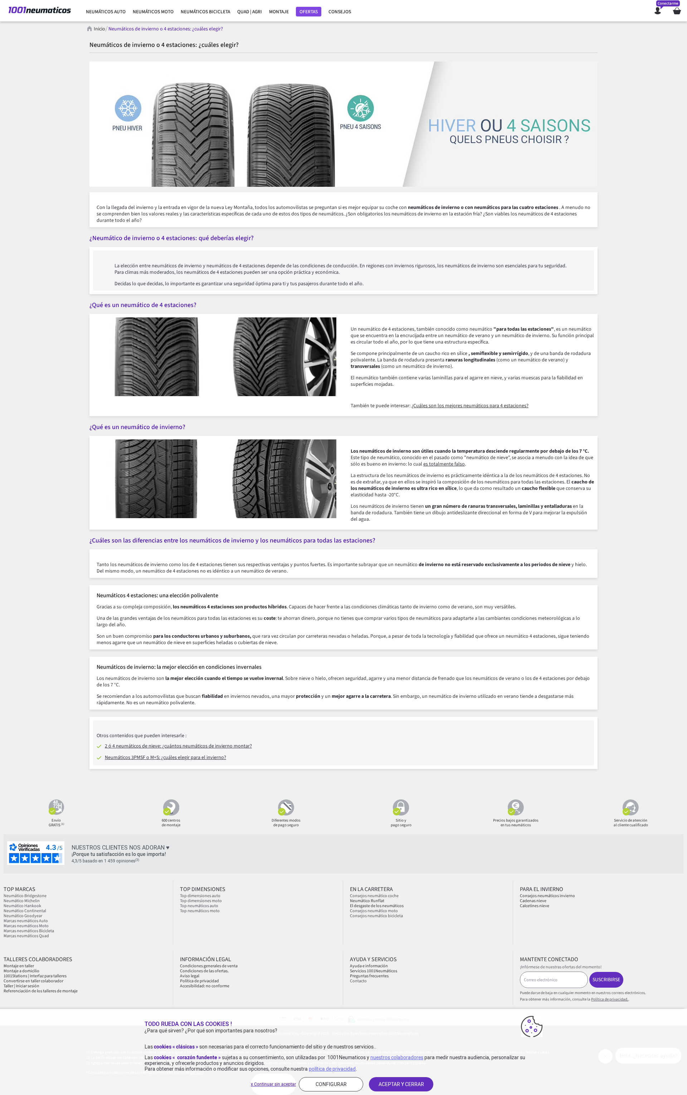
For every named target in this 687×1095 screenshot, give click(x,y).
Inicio (99, 29)
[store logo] (40, 10)
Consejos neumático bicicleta (376, 916)
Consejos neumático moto (374, 911)
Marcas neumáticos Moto (26, 926)
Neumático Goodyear (23, 916)
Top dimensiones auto (200, 896)
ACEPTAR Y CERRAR (401, 1084)
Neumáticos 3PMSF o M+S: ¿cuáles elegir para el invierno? (165, 757)
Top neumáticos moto (200, 911)
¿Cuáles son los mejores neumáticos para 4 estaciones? (469, 405)
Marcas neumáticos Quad (26, 936)
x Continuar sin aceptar (273, 1084)
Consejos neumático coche (374, 896)
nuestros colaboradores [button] (396, 1057)
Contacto (358, 981)
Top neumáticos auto (199, 906)
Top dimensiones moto (201, 901)
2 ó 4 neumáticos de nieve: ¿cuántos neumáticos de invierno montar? (178, 746)
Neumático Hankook (22, 906)
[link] (105, 12)
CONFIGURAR (331, 1084)
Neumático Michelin (22, 901)
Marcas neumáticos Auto (26, 921)
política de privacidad (332, 1069)
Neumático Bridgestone (25, 896)
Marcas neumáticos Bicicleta (29, 931)
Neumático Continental (25, 911)
